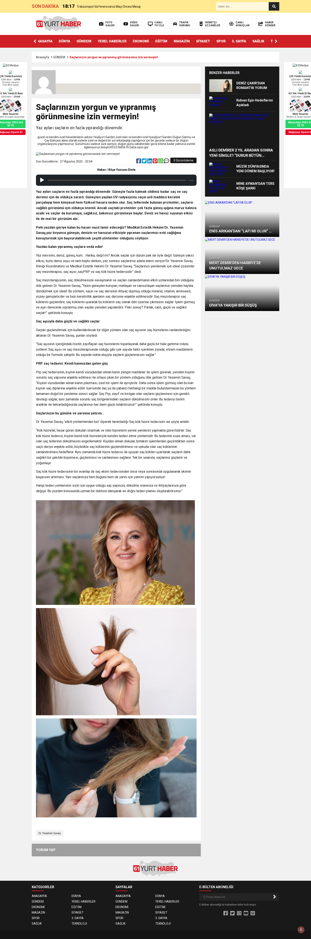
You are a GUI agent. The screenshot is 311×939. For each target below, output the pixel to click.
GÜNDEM (84, 41)
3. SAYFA (239, 41)
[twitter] (144, 162)
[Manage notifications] (301, 929)
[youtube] (246, 913)
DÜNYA (64, 41)
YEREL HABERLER (112, 41)
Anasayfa (42, 57)
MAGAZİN (182, 41)
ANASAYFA (43, 41)
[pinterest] (155, 162)
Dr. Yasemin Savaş (50, 833)
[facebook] (139, 162)
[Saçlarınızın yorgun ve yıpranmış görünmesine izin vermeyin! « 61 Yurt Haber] (59, 23)
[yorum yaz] (166, 162)
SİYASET (203, 41)
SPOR (221, 41)
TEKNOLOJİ (79, 923)
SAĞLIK (258, 41)
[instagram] (239, 913)
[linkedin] (150, 162)
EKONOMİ (141, 41)
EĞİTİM (161, 41)
